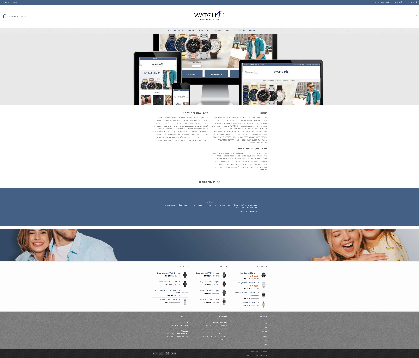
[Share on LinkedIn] (201, 252)
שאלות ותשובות (6, 2)
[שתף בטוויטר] (213, 252)
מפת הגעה (15, 2)
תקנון (265, 336)
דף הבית (264, 323)
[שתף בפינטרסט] (205, 252)
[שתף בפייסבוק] (217, 252)
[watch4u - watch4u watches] (209, 16)
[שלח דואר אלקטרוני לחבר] (209, 252)
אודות (265, 327)
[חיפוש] (416, 16)
